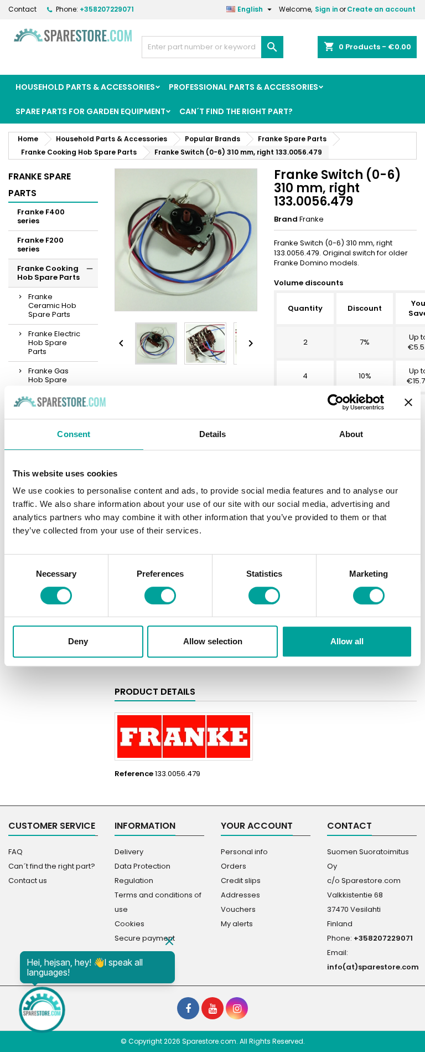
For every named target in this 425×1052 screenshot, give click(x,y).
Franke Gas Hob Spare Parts (48, 380)
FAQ (15, 851)
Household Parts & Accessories (85, 87)
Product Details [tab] (155, 691)
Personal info (244, 851)
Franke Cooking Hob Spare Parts (48, 273)
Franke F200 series (40, 244)
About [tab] (351, 434)
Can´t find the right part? (236, 111)
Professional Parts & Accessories (243, 87)
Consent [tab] (73, 434)
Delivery (129, 851)
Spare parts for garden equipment (90, 111)
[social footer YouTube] (212, 1008)
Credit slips (241, 880)
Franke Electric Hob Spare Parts (54, 343)
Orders (233, 866)
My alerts (237, 923)
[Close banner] (408, 402)
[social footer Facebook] (188, 1008)
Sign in (326, 9)
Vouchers (238, 909)
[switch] (160, 595)
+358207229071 (107, 9)
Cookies (129, 923)
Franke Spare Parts (39, 184)
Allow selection (212, 641)
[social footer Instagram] (237, 1008)
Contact (22, 9)
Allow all (347, 641)
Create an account (381, 9)
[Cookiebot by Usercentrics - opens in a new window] (335, 402)
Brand (286, 219)
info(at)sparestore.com (373, 967)
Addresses (240, 895)
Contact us (27, 880)
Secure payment (145, 938)
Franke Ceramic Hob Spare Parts (52, 305)
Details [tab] (212, 434)
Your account (257, 825)
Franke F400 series (41, 216)
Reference (134, 774)
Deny (78, 641)
